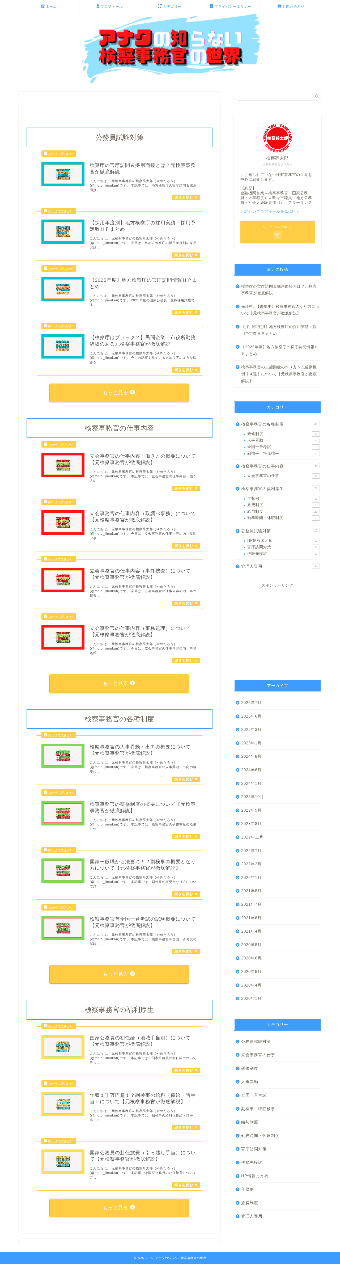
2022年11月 (252, 837)
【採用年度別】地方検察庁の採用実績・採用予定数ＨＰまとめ (279, 330)
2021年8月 (251, 890)
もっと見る (116, 392)
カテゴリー (172, 6)
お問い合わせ (293, 6)
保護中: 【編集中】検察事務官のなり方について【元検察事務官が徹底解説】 (280, 310)
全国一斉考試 (282, 447)
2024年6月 (251, 770)
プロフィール (112, 6)
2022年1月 (251, 877)
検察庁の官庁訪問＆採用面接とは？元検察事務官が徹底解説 (279, 289)
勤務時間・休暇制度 (282, 518)
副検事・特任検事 (282, 453)
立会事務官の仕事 (282, 476)
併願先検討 (282, 553)
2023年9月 (251, 810)
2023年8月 (251, 823)
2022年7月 (251, 850)
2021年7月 (251, 904)
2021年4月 (251, 931)
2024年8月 (251, 756)
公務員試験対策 (279, 531)
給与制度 (282, 511)
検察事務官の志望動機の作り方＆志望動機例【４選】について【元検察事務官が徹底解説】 (279, 374)
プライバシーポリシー (233, 6)
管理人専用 (279, 566)
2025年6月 (251, 716)
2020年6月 (251, 958)
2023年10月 (252, 796)
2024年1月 (251, 783)
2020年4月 (251, 985)
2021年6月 (251, 918)
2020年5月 (251, 971)
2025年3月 (251, 729)
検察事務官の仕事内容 (279, 466)
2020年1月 (251, 998)
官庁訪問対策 (282, 547)
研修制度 (282, 434)
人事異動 (282, 440)
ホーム (51, 6)
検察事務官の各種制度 (279, 424)
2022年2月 (251, 864)
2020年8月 (251, 944)
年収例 (282, 498)
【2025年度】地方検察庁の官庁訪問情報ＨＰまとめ (279, 350)
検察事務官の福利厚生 (279, 488)
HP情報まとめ (282, 540)
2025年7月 (251, 702)
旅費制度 (282, 505)
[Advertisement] (277, 629)
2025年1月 (251, 743)
